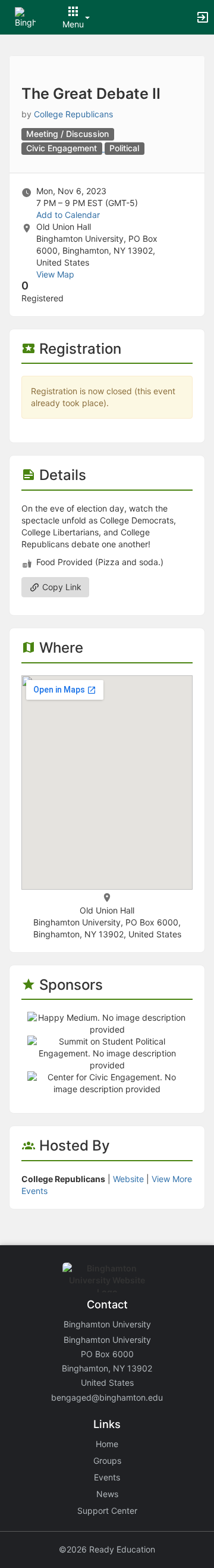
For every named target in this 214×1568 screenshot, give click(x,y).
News (107, 1494)
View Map (55, 274)
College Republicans (73, 114)
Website (128, 1179)
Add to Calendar (68, 215)
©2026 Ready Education (107, 1549)
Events (107, 1477)
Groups (107, 1460)
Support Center (107, 1510)
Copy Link (60, 587)
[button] (25, 16)
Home (107, 1444)
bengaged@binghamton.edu (107, 1397)
